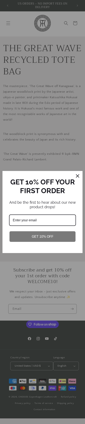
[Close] (78, 176)
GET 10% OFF (42, 236)
